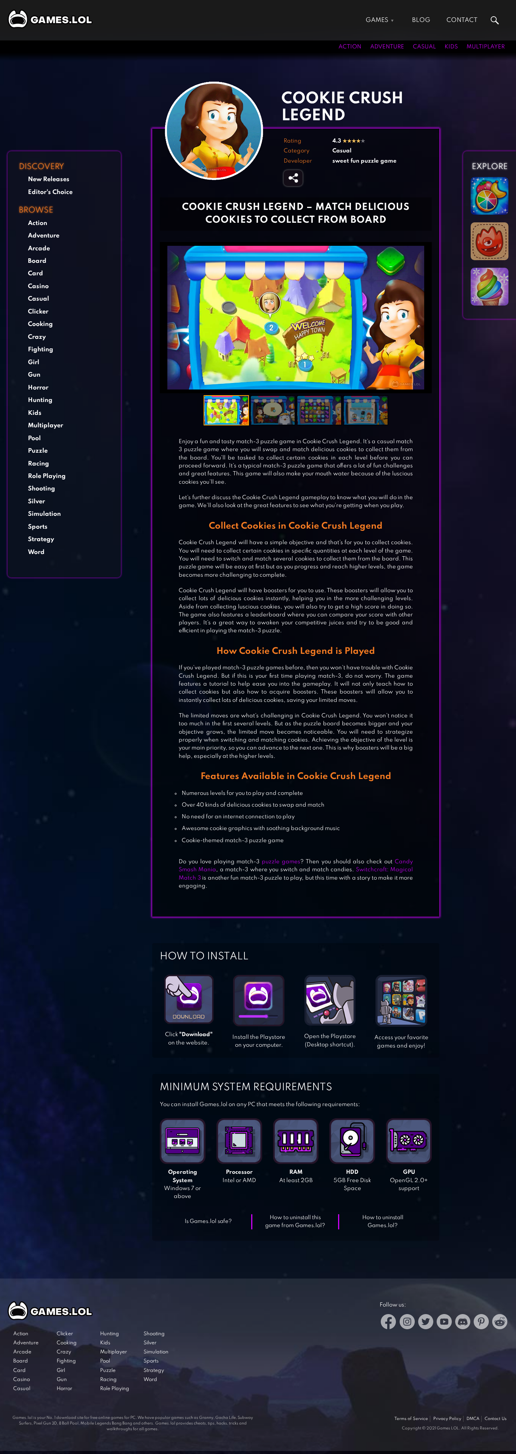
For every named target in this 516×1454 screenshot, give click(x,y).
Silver (36, 501)
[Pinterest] (481, 1323)
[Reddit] (499, 1323)
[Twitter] (425, 1323)
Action (350, 47)
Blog (421, 20)
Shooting (41, 489)
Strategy (41, 539)
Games (377, 20)
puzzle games (281, 861)
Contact (461, 20)
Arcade (39, 248)
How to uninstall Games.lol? (382, 1221)
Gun (34, 375)
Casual (424, 47)
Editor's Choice (50, 192)
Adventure (387, 47)
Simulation (44, 514)
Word (36, 552)
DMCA (473, 1419)
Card (35, 273)
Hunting (40, 400)
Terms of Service (411, 1419)
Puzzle (38, 451)
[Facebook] (388, 1323)
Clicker (38, 312)
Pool (34, 438)
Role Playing (47, 476)
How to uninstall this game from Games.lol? (295, 1221)
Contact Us (496, 1419)
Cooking (40, 324)
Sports (38, 527)
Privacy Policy (447, 1419)
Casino (38, 286)
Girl (33, 362)
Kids (451, 47)
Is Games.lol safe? (208, 1221)
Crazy (37, 337)
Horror (38, 388)
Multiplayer (486, 47)
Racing (38, 464)
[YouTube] (444, 1323)
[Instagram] (407, 1323)
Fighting (40, 349)
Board (37, 261)
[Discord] (462, 1323)
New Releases (49, 179)
